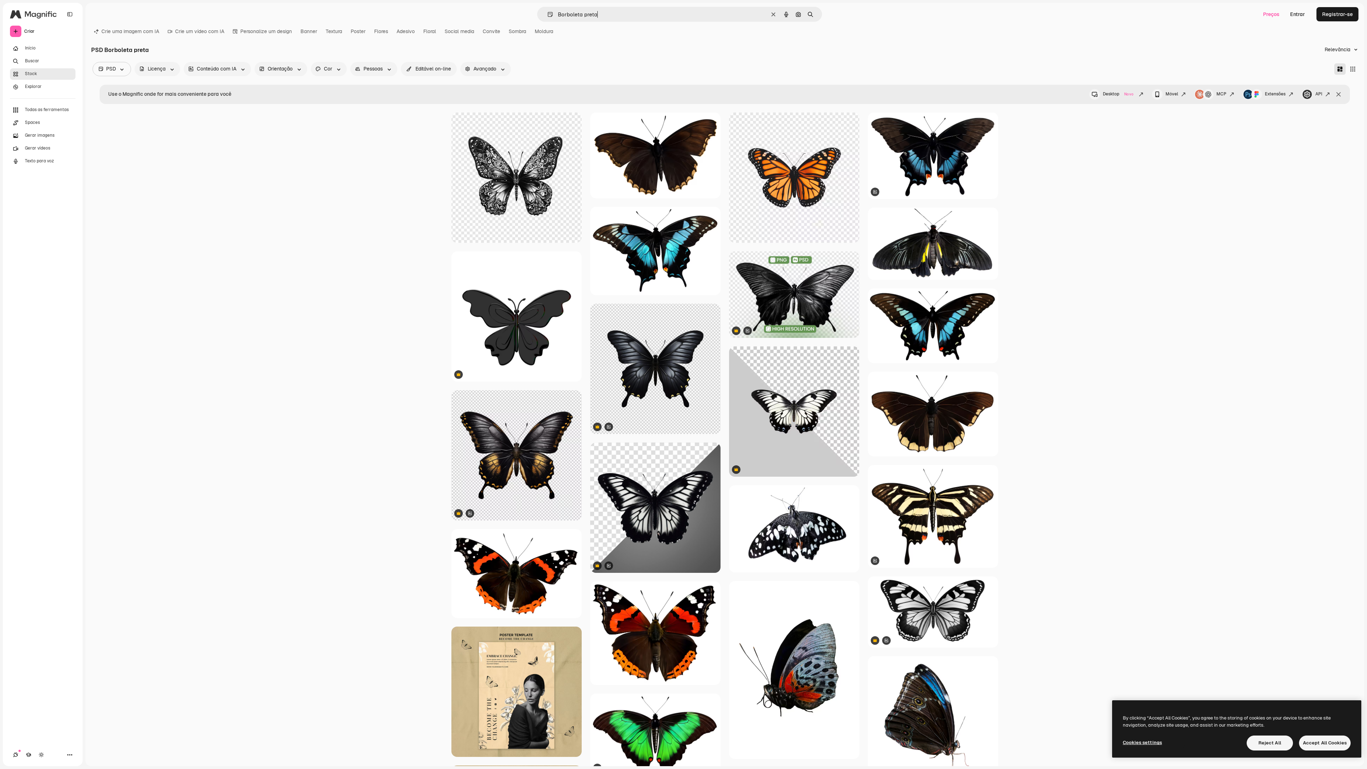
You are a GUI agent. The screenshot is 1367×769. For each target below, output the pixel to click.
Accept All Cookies (1325, 743)
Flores (381, 31)
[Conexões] (15, 754)
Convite (491, 31)
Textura (334, 31)
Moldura (544, 31)
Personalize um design (266, 31)
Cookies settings (1142, 742)
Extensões (1275, 94)
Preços (1271, 14)
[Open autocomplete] (547, 14)
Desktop (1118, 94)
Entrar (1297, 14)
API (1318, 94)
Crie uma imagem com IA (130, 31)
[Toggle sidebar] (69, 14)
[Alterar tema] (41, 754)
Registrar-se (1337, 14)
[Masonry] (1340, 69)
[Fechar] (1338, 94)
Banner (308, 31)
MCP (1221, 94)
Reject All (1269, 743)
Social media (459, 31)
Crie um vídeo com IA (199, 31)
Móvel (1172, 94)
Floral (429, 31)
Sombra (517, 31)
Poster (358, 31)
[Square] (1352, 69)
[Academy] (28, 754)
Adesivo (406, 31)
